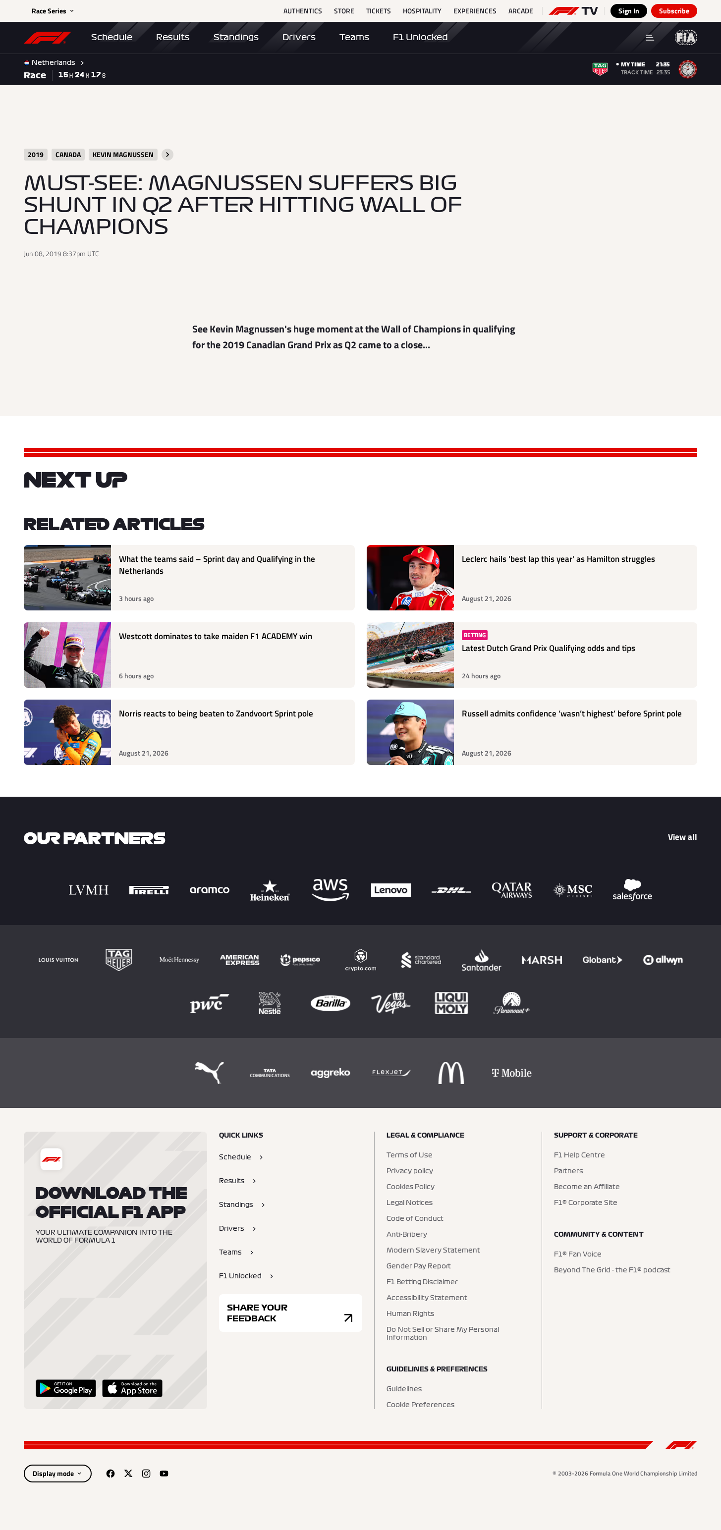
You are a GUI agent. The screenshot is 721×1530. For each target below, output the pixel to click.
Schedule (111, 37)
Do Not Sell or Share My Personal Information (443, 1334)
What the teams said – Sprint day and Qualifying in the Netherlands (217, 565)
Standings (236, 37)
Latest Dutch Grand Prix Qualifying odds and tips (548, 648)
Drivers (299, 37)
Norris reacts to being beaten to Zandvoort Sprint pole (216, 714)
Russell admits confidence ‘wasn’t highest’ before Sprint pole (572, 714)
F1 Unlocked (420, 37)
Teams (354, 37)
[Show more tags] (167, 155)
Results (173, 37)
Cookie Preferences (420, 1405)
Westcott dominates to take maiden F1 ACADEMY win (215, 636)
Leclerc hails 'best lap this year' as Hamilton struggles (558, 559)
